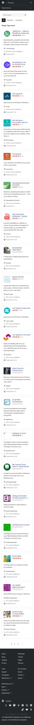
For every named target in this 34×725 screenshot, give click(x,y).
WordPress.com (8, 684)
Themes (20, 657)
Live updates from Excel (21, 335)
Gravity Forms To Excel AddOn (18, 613)
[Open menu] (31, 2)
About (4, 654)
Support (4, 672)
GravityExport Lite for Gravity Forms (19, 63)
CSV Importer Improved (21, 308)
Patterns (20, 663)
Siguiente (22, 644)
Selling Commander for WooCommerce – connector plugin (20, 497)
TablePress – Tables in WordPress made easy (20, 32)
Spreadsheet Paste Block (17, 249)
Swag (20, 678)
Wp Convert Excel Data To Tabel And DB (20, 465)
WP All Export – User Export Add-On (19, 121)
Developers (5, 675)
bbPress (5, 690)
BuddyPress (6, 693)
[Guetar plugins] (25, 15)
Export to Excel (18, 277)
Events (20, 672)
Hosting (4, 660)
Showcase (21, 654)
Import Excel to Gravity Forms (18, 369)
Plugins (20, 660)
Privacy (4, 663)
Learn (3, 669)
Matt (4, 687)
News (3, 657)
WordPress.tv (7, 678)
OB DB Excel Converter (20, 525)
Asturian (8, 701)
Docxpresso (16, 154)
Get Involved (22, 669)
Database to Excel (19, 433)
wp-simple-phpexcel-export (18, 586)
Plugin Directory (6, 8)
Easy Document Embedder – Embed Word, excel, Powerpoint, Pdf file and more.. (21, 215)
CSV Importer (17, 94)
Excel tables (16, 556)
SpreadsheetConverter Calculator (21, 184)
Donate (21, 675)
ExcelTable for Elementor (17, 401)
